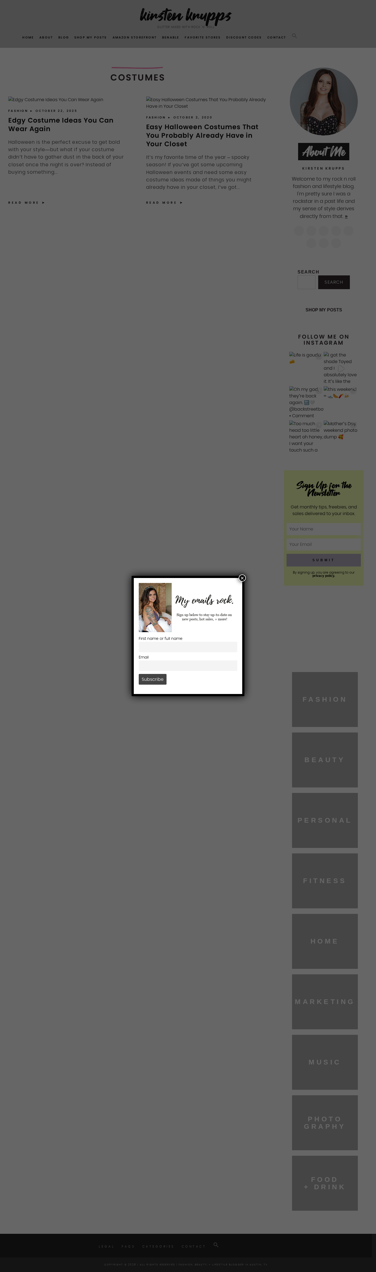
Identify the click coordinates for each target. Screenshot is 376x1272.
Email (144, 657)
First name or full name (160, 639)
